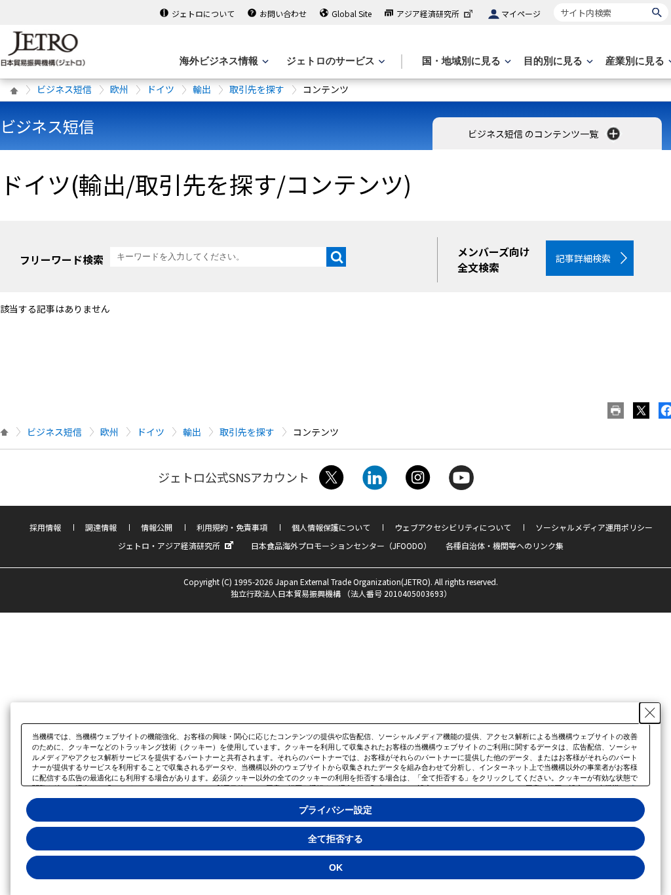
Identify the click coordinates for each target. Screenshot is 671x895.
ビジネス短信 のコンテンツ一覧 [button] (534, 133)
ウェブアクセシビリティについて (452, 527)
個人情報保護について (331, 527)
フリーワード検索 (62, 259)
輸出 (202, 89)
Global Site (352, 13)
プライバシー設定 (335, 810)
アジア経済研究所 (427, 13)
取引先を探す (256, 89)
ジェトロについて (203, 13)
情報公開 (156, 527)
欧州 (119, 89)
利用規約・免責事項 (232, 527)
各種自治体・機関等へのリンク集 (505, 545)
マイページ (521, 13)
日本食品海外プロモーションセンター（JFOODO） (341, 545)
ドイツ (160, 89)
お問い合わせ (283, 13)
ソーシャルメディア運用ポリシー (594, 527)
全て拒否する (335, 838)
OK (336, 867)
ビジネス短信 (64, 89)
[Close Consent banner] (650, 712)
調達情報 (101, 527)
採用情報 (45, 527)
